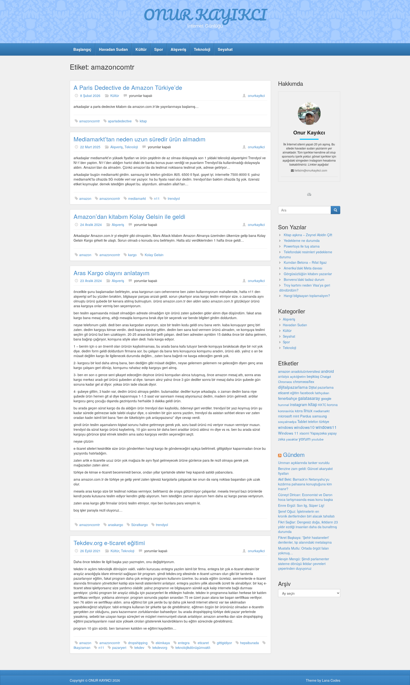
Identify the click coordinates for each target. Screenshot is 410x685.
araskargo (115, 524)
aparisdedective (120, 121)
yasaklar (292, 439)
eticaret (203, 642)
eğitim (294, 392)
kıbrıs (299, 410)
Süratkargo (139, 524)
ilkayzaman (82, 647)
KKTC (322, 404)
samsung (319, 415)
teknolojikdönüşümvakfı (192, 647)
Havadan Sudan (113, 49)
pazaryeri (119, 647)
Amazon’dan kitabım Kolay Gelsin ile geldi (129, 216)
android (327, 371)
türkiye (324, 421)
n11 (157, 198)
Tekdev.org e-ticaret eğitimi (109, 542)
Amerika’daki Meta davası (303, 268)
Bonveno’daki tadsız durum (304, 279)
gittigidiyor (224, 642)
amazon (85, 198)
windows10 (304, 427)
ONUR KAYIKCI (205, 14)
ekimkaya (163, 642)
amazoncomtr (89, 121)
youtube (318, 439)
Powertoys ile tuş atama (302, 246)
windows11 (326, 427)
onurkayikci (256, 95)
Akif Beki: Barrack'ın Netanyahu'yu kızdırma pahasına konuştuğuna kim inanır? (305, 484)
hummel (283, 404)
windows (285, 427)
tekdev (139, 647)
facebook (307, 392)
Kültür (141, 49)
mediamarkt (137, 198)
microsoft (285, 415)
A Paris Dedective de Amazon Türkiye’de (128, 87)
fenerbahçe (287, 398)
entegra (184, 642)
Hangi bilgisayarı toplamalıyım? (307, 295)
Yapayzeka (318, 433)
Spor (158, 49)
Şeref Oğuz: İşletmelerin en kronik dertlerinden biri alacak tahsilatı (306, 513)
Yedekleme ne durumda (302, 240)
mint (296, 415)
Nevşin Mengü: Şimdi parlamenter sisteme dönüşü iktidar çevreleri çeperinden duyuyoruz (303, 563)
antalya (283, 376)
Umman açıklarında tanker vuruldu (304, 462)
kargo (132, 254)
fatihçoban (322, 393)
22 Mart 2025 (90, 146)
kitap (143, 121)
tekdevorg (159, 647)
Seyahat (225, 49)
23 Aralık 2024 (91, 280)
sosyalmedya (287, 421)
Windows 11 (288, 433)
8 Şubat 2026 (90, 95)
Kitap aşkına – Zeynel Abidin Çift (308, 234)
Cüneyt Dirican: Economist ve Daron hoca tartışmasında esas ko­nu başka (305, 497)
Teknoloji (202, 49)
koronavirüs (286, 411)
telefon (313, 421)
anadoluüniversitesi (305, 371)
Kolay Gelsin (154, 254)
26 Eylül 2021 (90, 550)
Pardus (305, 415)
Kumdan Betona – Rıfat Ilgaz (305, 262)
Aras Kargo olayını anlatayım (111, 272)
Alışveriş (178, 49)
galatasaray (309, 398)
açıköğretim (298, 376)
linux (308, 410)
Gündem (294, 454)
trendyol (174, 198)
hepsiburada (249, 642)
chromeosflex (303, 381)
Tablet (302, 421)
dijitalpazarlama (293, 387)
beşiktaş (313, 376)
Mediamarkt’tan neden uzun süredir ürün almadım (139, 138)
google (326, 398)
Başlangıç (82, 49)
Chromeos (285, 381)
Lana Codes (331, 680)
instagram (298, 404)
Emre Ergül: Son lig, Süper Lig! (301, 505)
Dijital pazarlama (321, 387)
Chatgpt (325, 376)
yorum (305, 439)
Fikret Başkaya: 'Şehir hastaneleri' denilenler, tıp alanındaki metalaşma (305, 540)
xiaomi (304, 433)
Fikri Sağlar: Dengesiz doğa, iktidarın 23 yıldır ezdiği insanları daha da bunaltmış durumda (308, 527)
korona (332, 404)
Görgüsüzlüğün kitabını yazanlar (308, 273)
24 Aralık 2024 (91, 224)
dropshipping (138, 642)
